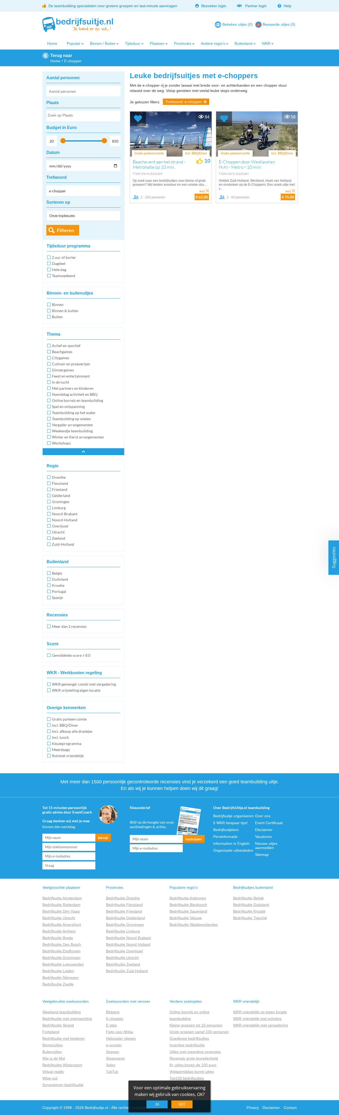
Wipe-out (49, 1078)
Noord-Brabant (64, 514)
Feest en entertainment (71, 376)
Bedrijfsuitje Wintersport (62, 1065)
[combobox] (83, 116)
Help (287, 6)
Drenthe (59, 477)
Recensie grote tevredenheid (194, 1058)
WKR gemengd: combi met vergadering (84, 684)
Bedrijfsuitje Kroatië (249, 911)
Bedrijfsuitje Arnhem (59, 931)
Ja (157, 1104)
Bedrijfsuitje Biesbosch (188, 905)
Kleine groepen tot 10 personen (196, 1025)
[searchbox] (83, 116)
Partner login (255, 6)
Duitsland (60, 579)
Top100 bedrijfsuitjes (187, 1078)
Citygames (60, 358)
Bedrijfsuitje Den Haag (61, 911)
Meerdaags (61, 749)
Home (52, 43)
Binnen (58, 304)
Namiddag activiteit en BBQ (74, 394)
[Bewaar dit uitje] (138, 119)
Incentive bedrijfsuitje (187, 1045)
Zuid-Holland (63, 544)
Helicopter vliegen (121, 1038)
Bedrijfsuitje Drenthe (123, 898)
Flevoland (60, 483)
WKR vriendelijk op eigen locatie (260, 1012)
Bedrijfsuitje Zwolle (58, 984)
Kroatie (58, 585)
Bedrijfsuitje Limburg (123, 931)
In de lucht (60, 382)
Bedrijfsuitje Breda (57, 938)
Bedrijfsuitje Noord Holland (128, 944)
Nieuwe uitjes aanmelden (266, 845)
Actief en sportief (66, 345)
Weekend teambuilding (61, 1012)
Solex (110, 1065)
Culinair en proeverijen (71, 364)
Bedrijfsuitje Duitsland (251, 905)
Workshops (61, 443)
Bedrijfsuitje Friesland (124, 911)
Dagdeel (58, 263)
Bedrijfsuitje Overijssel (124, 951)
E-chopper (114, 1018)
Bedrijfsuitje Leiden (58, 971)
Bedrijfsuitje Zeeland (123, 964)
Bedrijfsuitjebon (226, 830)
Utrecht (58, 532)
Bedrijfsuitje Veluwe (186, 918)
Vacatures (263, 836)
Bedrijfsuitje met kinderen (63, 1038)
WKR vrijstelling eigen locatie (76, 690)
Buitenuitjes (52, 1052)
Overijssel (60, 526)
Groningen (60, 501)
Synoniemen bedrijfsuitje (62, 1085)
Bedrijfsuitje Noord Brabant (128, 938)
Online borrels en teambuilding (77, 400)
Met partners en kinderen (72, 388)
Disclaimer (264, 830)
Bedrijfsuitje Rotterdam (61, 905)
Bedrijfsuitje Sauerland (188, 911)
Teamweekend (63, 275)
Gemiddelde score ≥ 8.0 (71, 655)
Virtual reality (53, 1071)
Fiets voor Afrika (119, 1032)
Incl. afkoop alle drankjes (72, 731)
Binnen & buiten (65, 310)
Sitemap (262, 854)
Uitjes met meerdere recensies (195, 1052)
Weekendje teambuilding (72, 431)
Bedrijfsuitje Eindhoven (61, 951)
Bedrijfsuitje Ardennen (188, 898)
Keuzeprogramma (66, 743)
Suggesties (334, 557)
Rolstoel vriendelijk (68, 755)
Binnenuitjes (52, 1045)
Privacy (253, 1107)
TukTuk (112, 1071)
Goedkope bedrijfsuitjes (189, 1038)
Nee (182, 1104)
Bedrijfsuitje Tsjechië (250, 918)
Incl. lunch (60, 737)
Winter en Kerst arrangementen (78, 437)
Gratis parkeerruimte (69, 719)
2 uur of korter (64, 257)
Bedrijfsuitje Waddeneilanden (194, 924)
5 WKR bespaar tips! (230, 823)
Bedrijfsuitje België (248, 898)
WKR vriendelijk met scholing (257, 1018)
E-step (111, 1025)
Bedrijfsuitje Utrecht (58, 918)
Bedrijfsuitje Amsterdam (62, 898)
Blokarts (112, 1012)
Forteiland (50, 1032)
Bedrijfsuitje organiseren (233, 816)
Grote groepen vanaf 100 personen (199, 1032)
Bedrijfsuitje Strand (58, 1025)
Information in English (231, 843)
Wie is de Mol (53, 1058)
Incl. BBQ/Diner (65, 725)
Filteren (65, 230)
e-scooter (114, 1045)
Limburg (59, 507)
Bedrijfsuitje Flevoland (124, 905)
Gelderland (61, 495)
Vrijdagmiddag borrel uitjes (192, 1071)
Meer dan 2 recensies (69, 626)
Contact (290, 1107)
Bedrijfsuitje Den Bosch (61, 944)
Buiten (57, 316)
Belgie (57, 573)
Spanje (57, 597)
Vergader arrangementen (72, 425)
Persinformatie (225, 836)
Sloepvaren (115, 1058)
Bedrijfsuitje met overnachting (67, 1018)
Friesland (59, 489)
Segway (112, 1052)
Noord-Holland (64, 520)
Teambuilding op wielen (71, 418)
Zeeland (58, 538)
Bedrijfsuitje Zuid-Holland (127, 971)
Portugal (59, 591)
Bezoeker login (213, 6)
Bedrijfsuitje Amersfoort (61, 924)
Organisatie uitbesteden (233, 850)
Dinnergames (63, 370)
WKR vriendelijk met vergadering (260, 1025)
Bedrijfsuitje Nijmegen (60, 977)
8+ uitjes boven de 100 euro (193, 1065)
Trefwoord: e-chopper (184, 102)
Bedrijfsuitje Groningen (61, 958)
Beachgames (62, 351)
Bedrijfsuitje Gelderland (125, 918)
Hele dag (59, 269)
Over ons (262, 816)
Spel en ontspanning (68, 406)
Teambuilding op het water (74, 412)
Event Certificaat (269, 823)
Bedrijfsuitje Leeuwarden (63, 964)
